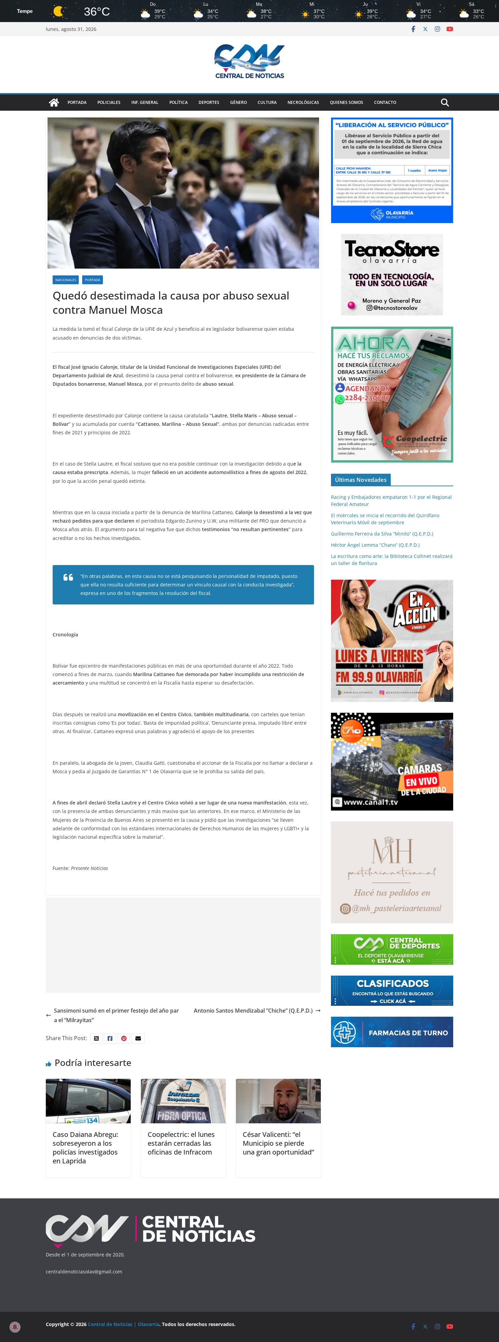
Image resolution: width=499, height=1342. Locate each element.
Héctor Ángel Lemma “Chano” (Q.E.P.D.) (375, 545)
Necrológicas (303, 102)
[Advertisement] (183, 945)
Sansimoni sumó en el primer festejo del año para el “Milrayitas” (116, 1015)
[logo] (151, 1216)
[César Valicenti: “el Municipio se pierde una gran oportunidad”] (278, 1083)
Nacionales (65, 279)
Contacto (385, 102)
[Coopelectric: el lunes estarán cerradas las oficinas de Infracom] (183, 1083)
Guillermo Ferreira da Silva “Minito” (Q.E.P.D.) (382, 533)
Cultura (267, 102)
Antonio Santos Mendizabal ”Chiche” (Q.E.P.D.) (253, 1010)
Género (238, 102)
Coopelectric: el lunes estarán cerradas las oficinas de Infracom (181, 1143)
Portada (77, 102)
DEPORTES (209, 102)
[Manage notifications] (15, 1327)
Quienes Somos (346, 102)
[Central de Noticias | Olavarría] (54, 102)
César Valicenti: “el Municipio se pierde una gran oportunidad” (278, 1143)
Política (178, 102)
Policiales (109, 102)
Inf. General (145, 102)
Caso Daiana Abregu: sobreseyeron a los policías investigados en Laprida (85, 1147)
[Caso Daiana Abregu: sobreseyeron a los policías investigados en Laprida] (88, 1083)
